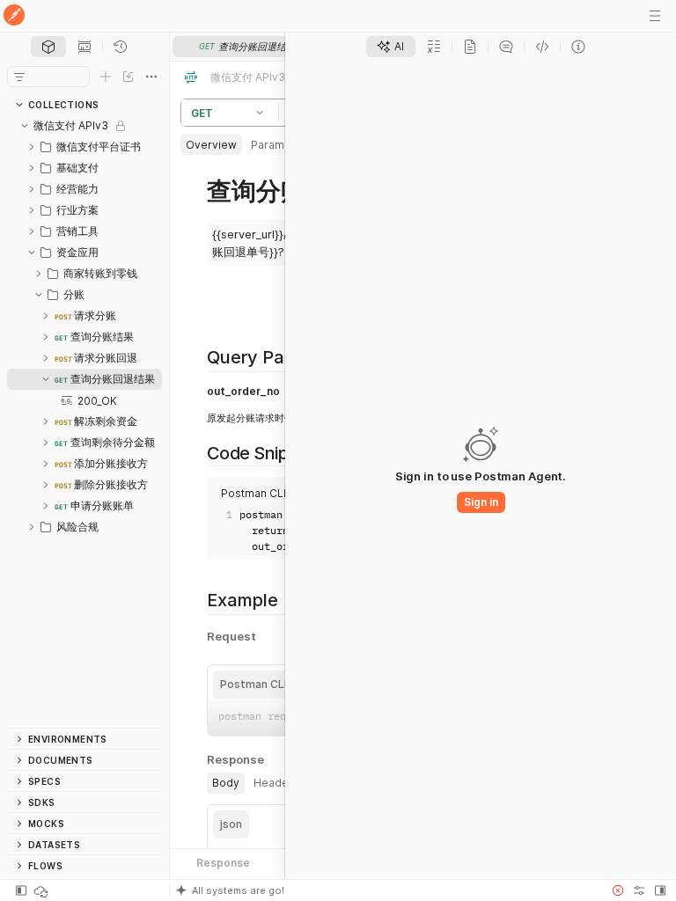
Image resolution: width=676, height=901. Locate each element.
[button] (262, 112)
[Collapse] (25, 126)
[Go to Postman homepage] (14, 16)
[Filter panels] (19, 76)
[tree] (84, 421)
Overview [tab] (211, 144)
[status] (42, 890)
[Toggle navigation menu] (654, 15)
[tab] (48, 46)
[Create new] (105, 76)
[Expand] (32, 147)
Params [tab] (270, 144)
